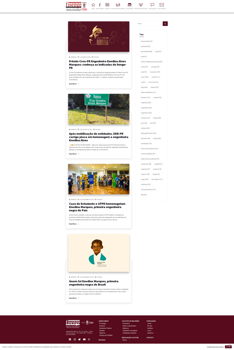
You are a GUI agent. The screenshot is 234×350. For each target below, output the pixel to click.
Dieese (144, 87)
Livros (149, 330)
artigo (158, 51)
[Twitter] (79, 339)
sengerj (156, 174)
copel (144, 72)
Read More (73, 84)
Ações (124, 340)
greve (144, 123)
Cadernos (150, 333)
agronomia (145, 46)
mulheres (145, 128)
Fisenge (157, 118)
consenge (155, 67)
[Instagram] (74, 339)
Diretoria (102, 326)
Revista (149, 326)
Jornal (149, 323)
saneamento (146, 164)
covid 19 (144, 77)
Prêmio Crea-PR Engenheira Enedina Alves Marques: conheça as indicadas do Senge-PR (97, 64)
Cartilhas (150, 328)
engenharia (146, 102)
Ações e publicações (129, 326)
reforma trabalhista (148, 154)
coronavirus (155, 72)
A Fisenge (102, 323)
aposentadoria (146, 51)
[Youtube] (84, 339)
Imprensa (74, 57)
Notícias (96, 57)
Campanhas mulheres (129, 333)
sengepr (157, 169)
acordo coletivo (146, 41)
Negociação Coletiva (148, 133)
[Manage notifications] (229, 346)
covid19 (156, 77)
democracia (153, 82)
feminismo (145, 118)
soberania (145, 184)
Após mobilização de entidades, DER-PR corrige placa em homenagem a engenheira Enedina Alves (98, 137)
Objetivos (102, 333)
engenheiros (146, 113)
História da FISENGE (105, 335)
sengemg (145, 169)
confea (144, 67)
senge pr (145, 174)
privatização (146, 143)
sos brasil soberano (148, 189)
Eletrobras (145, 97)
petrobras (145, 138)
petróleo (157, 138)
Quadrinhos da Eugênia (129, 330)
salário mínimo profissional (150, 159)
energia (157, 97)
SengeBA (158, 164)
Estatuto (102, 330)
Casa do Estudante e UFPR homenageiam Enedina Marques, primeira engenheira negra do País (97, 207)
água (144, 194)
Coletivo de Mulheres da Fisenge (151, 61)
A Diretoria (125, 323)
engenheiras (146, 107)
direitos (154, 87)
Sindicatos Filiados (105, 328)
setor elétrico (156, 179)
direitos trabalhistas (148, 92)
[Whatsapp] (89, 339)
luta (153, 123)
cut (143, 82)
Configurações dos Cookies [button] (215, 347)
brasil (144, 56)
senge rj (144, 179)
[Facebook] (70, 339)
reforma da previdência (149, 148)
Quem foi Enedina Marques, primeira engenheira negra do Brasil (93, 283)
